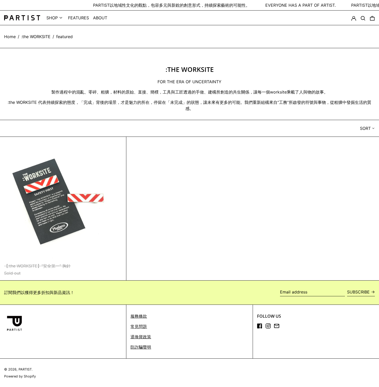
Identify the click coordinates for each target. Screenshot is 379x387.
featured (64, 36)
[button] (363, 18)
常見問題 (138, 326)
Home (10, 36)
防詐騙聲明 (140, 347)
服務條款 (138, 316)
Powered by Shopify (20, 376)
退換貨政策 (140, 336)
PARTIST (25, 369)
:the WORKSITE (36, 36)
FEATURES (78, 17)
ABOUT (100, 17)
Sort (365, 128)
